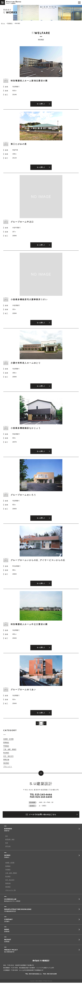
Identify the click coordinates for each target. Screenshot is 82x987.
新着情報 (6, 930)
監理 (6, 843)
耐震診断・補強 (9, 839)
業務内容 (8, 829)
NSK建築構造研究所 (17, 910)
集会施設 (6, 753)
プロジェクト (7, 766)
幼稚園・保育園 (8, 739)
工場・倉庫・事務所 (9, 749)
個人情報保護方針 (11, 951)
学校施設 (6, 746)
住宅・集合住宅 (8, 756)
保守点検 (7, 846)
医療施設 (6, 742)
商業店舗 (6, 759)
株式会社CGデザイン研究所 (12, 900)
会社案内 (8, 920)
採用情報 (7, 940)
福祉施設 (6, 763)
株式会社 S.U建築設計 (11, 2)
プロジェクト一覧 (10, 890)
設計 (6, 836)
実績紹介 (7, 856)
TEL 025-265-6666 (41, 794)
